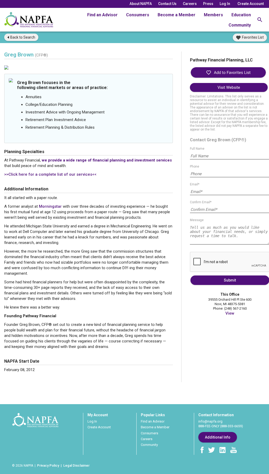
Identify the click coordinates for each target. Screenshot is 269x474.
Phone (194, 166)
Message (197, 220)
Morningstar (50, 206)
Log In (225, 4)
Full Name (197, 148)
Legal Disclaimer (76, 465)
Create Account (250, 4)
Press (208, 4)
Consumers (137, 14)
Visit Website (229, 87)
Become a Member (176, 14)
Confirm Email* (200, 202)
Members (213, 14)
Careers (190, 4)
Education (241, 14)
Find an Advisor (102, 14)
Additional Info (217, 437)
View (229, 313)
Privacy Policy (48, 465)
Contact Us (167, 4)
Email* (194, 184)
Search (22, 37)
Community (240, 25)
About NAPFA (141, 4)
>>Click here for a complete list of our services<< (50, 174)
